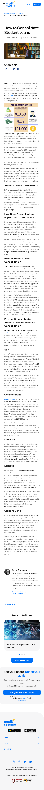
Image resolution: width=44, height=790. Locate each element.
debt (11, 96)
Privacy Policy (22, 700)
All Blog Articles (9, 13)
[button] (4, 4)
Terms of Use (25, 698)
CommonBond (9, 399)
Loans (21, 13)
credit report (8, 333)
